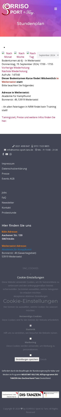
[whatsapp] (11, 154)
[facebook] (3, 154)
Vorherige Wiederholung (15, 67)
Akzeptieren (19, 296)
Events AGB (8, 178)
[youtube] (6, 154)
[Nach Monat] (8, 55)
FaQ (4, 197)
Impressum (8, 163)
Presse (5, 173)
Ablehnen (30, 296)
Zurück (43, 359)
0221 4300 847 (22, 146)
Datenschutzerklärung (14, 168)
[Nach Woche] (20, 55)
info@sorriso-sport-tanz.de (20, 149)
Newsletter (8, 202)
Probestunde (9, 212)
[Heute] (31, 55)
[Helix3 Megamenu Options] (55, 8)
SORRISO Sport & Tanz (37, 408)
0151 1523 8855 (41, 146)
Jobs (4, 192)
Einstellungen (41, 296)
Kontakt (6, 207)
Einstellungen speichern (27, 359)
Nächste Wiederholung (14, 71)
